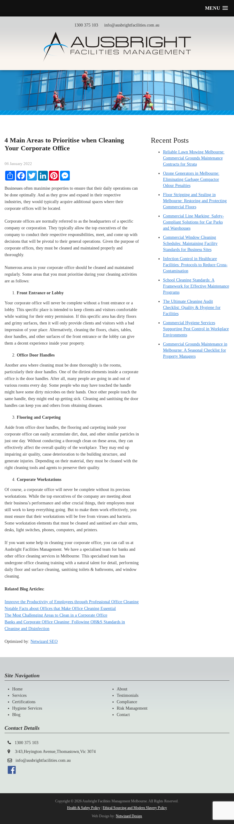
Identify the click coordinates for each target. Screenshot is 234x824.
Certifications (23, 702)
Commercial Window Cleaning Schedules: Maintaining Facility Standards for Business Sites (190, 243)
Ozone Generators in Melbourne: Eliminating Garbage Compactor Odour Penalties (191, 179)
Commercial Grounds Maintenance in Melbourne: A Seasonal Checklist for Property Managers (195, 350)
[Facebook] (12, 772)
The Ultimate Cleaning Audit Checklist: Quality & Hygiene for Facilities (192, 307)
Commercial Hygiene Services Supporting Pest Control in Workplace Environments (196, 329)
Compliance (127, 702)
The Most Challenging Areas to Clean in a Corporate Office (56, 615)
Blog (16, 714)
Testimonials (127, 695)
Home (17, 689)
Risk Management (132, 708)
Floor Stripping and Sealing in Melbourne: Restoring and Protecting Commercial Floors (195, 200)
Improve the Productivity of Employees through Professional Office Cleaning (72, 602)
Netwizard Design (129, 816)
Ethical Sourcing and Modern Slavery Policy (135, 808)
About (122, 689)
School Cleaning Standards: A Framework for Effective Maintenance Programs (196, 286)
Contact (123, 714)
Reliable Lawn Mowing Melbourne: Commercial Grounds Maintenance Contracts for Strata (194, 158)
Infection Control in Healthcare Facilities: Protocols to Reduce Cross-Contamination (195, 264)
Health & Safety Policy (83, 808)
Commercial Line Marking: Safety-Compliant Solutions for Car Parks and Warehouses (193, 222)
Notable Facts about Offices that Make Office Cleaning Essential (60, 608)
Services (19, 695)
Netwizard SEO (44, 641)
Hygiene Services (27, 708)
